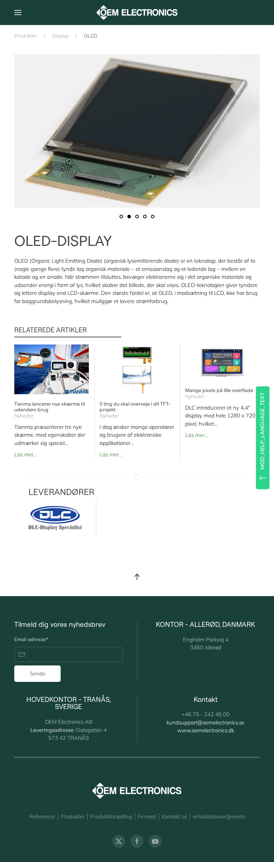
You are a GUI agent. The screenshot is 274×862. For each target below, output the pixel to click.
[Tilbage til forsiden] (137, 12)
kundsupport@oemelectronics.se (205, 722)
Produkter (73, 816)
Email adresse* (31, 639)
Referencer (42, 816)
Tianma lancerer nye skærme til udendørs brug (49, 406)
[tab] (121, 216)
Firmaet (147, 816)
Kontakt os (174, 816)
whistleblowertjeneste (219, 816)
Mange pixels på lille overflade (219, 390)
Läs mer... (25, 454)
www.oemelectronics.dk (205, 730)
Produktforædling (111, 816)
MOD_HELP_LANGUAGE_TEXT (262, 431)
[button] (17, 12)
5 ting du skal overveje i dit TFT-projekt (135, 406)
